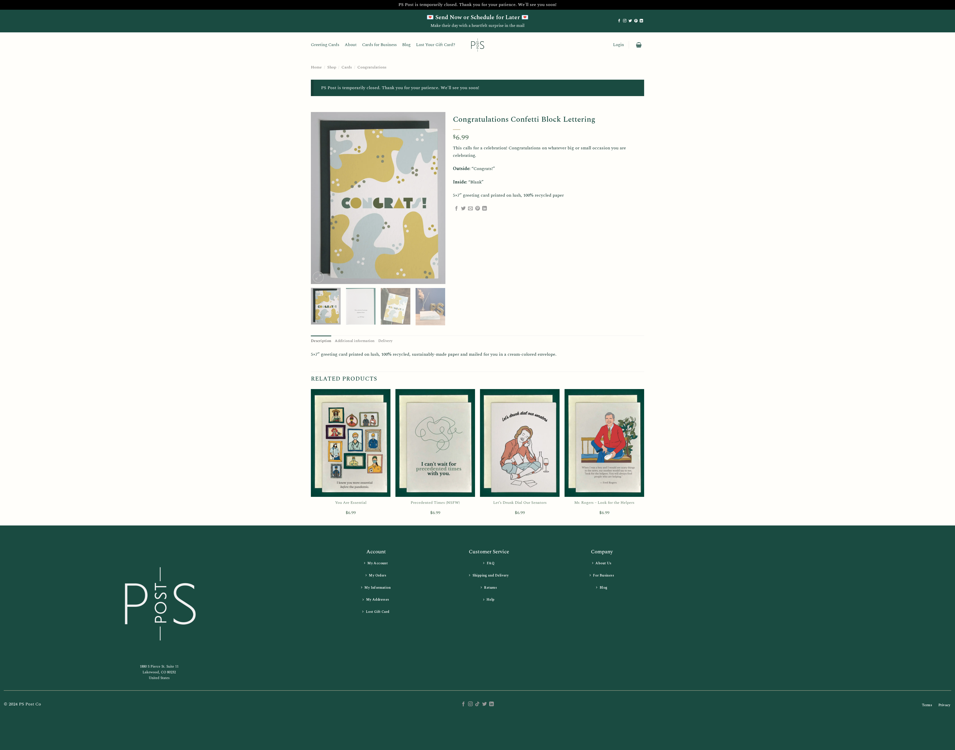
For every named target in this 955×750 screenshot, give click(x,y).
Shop (331, 67)
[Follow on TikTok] (477, 704)
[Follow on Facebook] (619, 21)
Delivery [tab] (385, 341)
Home (316, 67)
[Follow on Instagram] (624, 21)
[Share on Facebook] (456, 208)
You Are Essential (351, 503)
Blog (406, 45)
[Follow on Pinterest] (636, 21)
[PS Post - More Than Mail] (477, 44)
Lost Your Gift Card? (435, 45)
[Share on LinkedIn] (484, 208)
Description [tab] (321, 341)
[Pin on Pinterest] (477, 208)
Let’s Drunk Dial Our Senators (520, 503)
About (351, 45)
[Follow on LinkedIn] (641, 21)
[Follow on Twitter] (630, 21)
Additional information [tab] (355, 341)
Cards (346, 67)
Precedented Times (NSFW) (435, 503)
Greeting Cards (325, 45)
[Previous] (319, 198)
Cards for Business (379, 45)
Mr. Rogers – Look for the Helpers (604, 503)
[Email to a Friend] (470, 208)
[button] (618, 45)
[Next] (436, 198)
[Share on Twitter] (463, 208)
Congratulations (371, 67)
